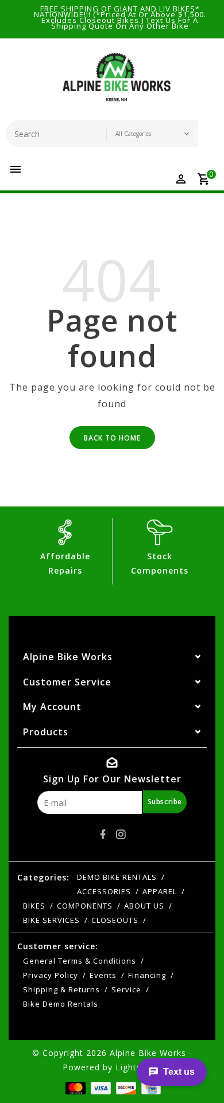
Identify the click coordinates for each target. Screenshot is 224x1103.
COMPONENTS (85, 906)
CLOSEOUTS (114, 920)
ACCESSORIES (104, 891)
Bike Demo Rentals (60, 1004)
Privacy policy (50, 975)
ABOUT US (144, 906)
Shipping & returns (61, 989)
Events (103, 975)
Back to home (112, 438)
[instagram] (121, 834)
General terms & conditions (79, 961)
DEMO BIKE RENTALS (117, 877)
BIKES (34, 906)
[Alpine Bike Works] (116, 82)
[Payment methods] (74, 1087)
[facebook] (103, 834)
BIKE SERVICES (51, 920)
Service (126, 989)
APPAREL (159, 891)
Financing (147, 975)
